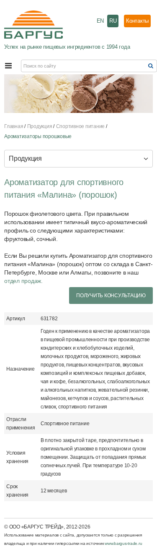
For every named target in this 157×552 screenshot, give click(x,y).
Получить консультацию (111, 295)
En (100, 21)
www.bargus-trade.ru (123, 543)
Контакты (137, 21)
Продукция (39, 126)
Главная (13, 126)
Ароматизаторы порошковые (38, 136)
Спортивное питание (80, 126)
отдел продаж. (23, 280)
